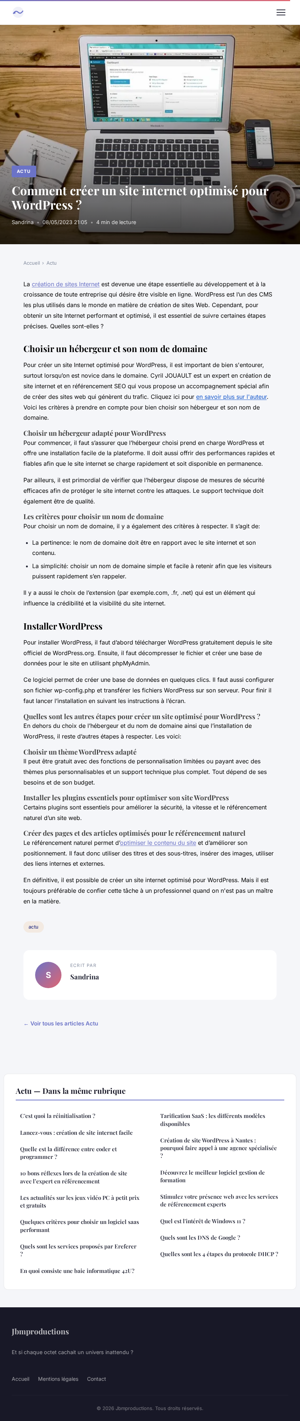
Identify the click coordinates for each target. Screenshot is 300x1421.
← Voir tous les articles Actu (60, 1023)
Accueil (31, 263)
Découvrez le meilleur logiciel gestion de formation (212, 1176)
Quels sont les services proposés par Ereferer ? (78, 1250)
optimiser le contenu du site (158, 842)
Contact (96, 1379)
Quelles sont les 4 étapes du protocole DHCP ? (219, 1254)
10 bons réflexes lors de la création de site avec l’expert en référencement (73, 1176)
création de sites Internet (66, 284)
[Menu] (281, 12)
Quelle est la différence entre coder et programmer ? (68, 1152)
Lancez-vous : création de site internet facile (76, 1132)
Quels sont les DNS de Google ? (200, 1237)
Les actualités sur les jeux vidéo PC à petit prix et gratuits (79, 1201)
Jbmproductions (40, 1331)
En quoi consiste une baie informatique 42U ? (77, 1270)
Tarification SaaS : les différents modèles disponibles (212, 1119)
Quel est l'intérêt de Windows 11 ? (202, 1221)
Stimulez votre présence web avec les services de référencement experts (219, 1200)
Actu (24, 171)
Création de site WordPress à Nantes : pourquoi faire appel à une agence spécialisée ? (218, 1148)
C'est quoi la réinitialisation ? (57, 1115)
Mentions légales (58, 1379)
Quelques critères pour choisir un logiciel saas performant (79, 1225)
